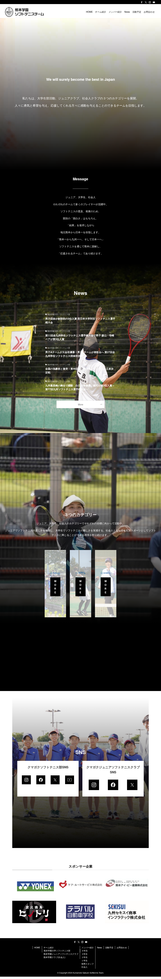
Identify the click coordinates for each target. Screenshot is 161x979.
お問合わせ (122, 947)
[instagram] (150, 2)
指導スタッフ (87, 963)
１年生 (84, 960)
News (99, 947)
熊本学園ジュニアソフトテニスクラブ (61, 953)
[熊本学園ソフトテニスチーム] (24, 12)
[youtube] (154, 2)
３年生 (84, 953)
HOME (37, 947)
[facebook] (142, 2)
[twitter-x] (146, 2)
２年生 (84, 957)
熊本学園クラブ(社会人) (54, 957)
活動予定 (109, 947)
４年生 (85, 950)
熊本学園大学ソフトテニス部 (57, 950)
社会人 (84, 966)
